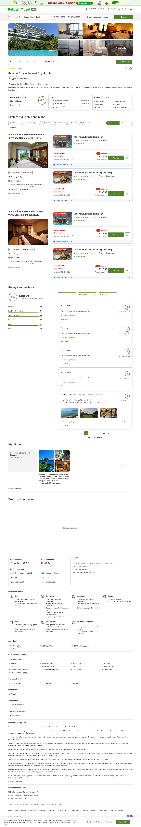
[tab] (112, 123)
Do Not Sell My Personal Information (110, 810)
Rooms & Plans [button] (25, 62)
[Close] (137, 822)
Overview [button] (13, 62)
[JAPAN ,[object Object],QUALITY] (18, 78)
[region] (70, 822)
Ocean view (74, 123)
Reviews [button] (37, 62)
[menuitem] (95, 9)
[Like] (125, 68)
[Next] (123, 466)
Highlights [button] (47, 62)
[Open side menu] (131, 9)
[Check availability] (127, 158)
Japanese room (60, 123)
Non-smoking (88, 123)
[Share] (130, 68)
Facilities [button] (56, 62)
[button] (19, 9)
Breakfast (47, 123)
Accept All (122, 822)
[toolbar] (67, 17)
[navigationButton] (81, 433)
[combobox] (29, 17)
